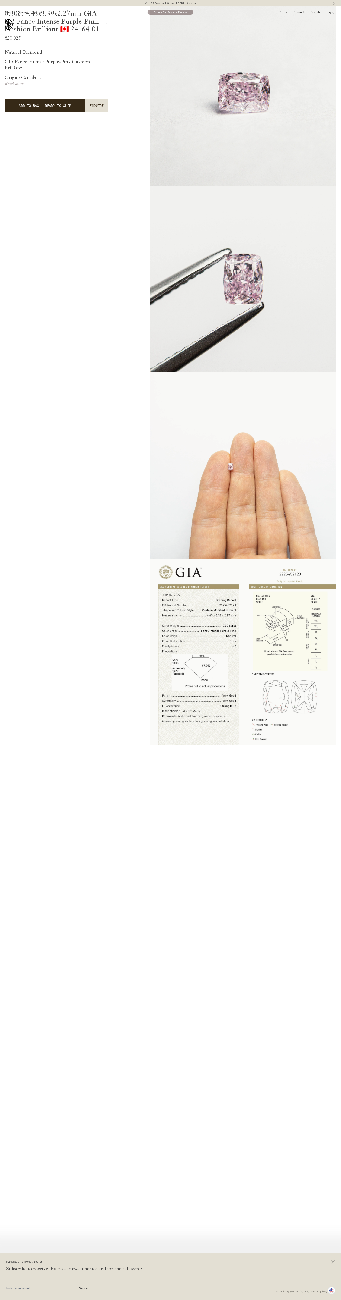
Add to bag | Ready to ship (45, 105)
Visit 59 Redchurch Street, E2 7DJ (170, 3)
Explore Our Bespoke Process (170, 12)
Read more (14, 84)
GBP (280, 12)
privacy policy (327, 1291)
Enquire (97, 105)
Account (299, 12)
